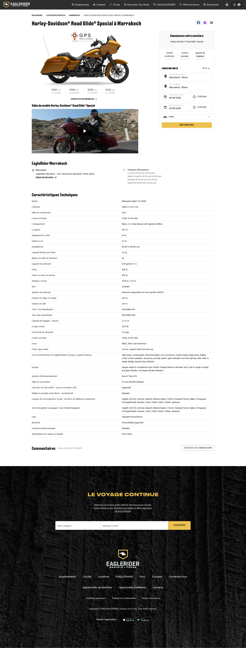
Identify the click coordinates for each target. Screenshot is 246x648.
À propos (157, 576)
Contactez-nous (178, 576)
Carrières (158, 587)
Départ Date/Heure (176, 95)
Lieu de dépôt (174, 84)
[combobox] (184, 77)
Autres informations (151, 598)
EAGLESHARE (124, 576)
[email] (211, 22)
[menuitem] (80, 5)
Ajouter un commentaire (198, 448)
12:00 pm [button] (202, 97)
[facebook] (198, 22)
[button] (187, 117)
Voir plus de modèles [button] (82, 99)
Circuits (87, 576)
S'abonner (179, 525)
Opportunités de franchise (97, 587)
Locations (103, 576)
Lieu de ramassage (177, 74)
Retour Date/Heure (176, 105)
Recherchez (187, 125)
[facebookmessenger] (205, 22)
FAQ (142, 576)
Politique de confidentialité (124, 598)
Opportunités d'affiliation (132, 587)
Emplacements (67, 576)
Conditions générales (95, 598)
